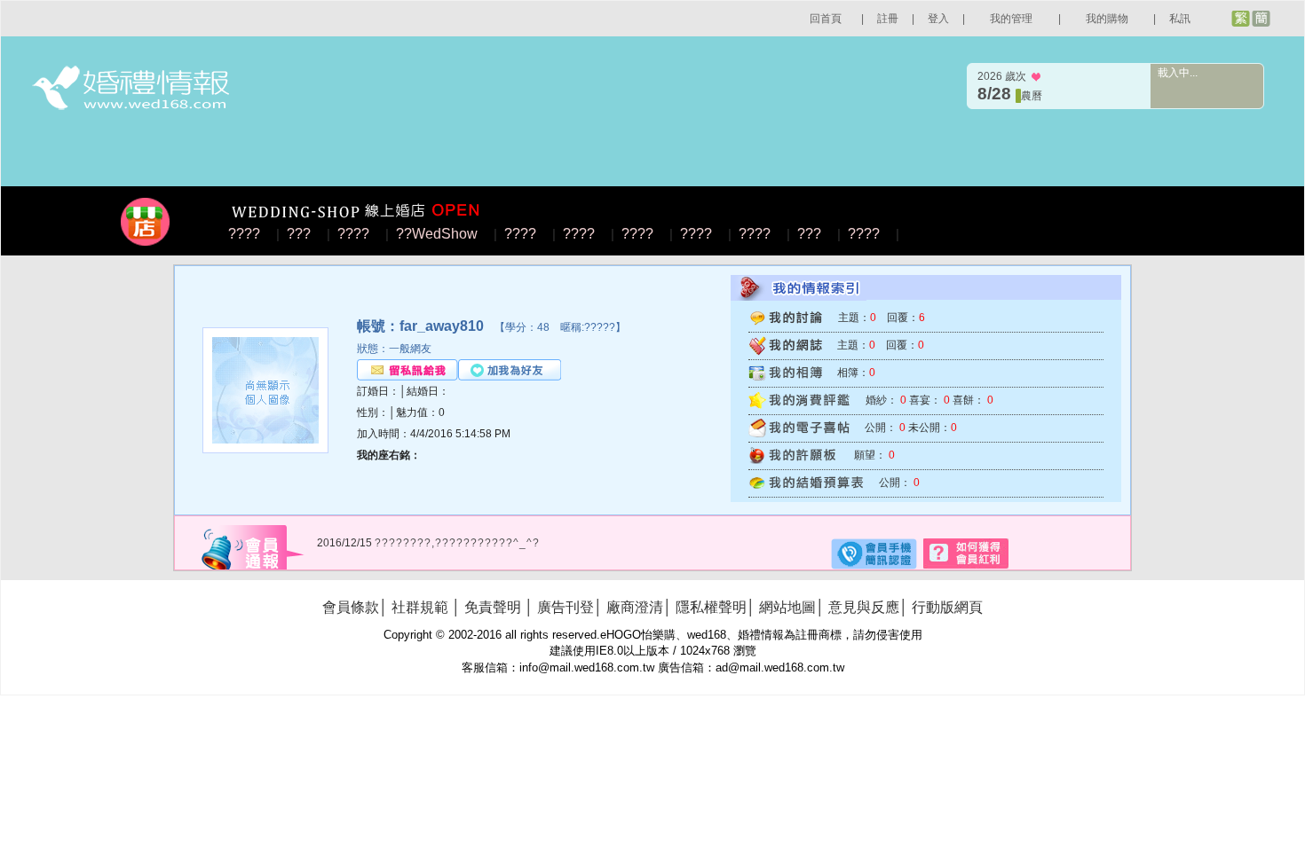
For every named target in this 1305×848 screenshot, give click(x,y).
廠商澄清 (634, 607)
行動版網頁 (947, 607)
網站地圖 (787, 607)
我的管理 (1011, 18)
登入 (938, 18)
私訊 (1179, 18)
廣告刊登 (565, 607)
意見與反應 (863, 607)
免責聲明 (492, 607)
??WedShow (437, 233)
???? (244, 233)
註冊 (887, 18)
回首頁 (826, 18)
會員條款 (350, 607)
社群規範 (420, 607)
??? (299, 233)
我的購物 (1107, 18)
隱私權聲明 (711, 607)
